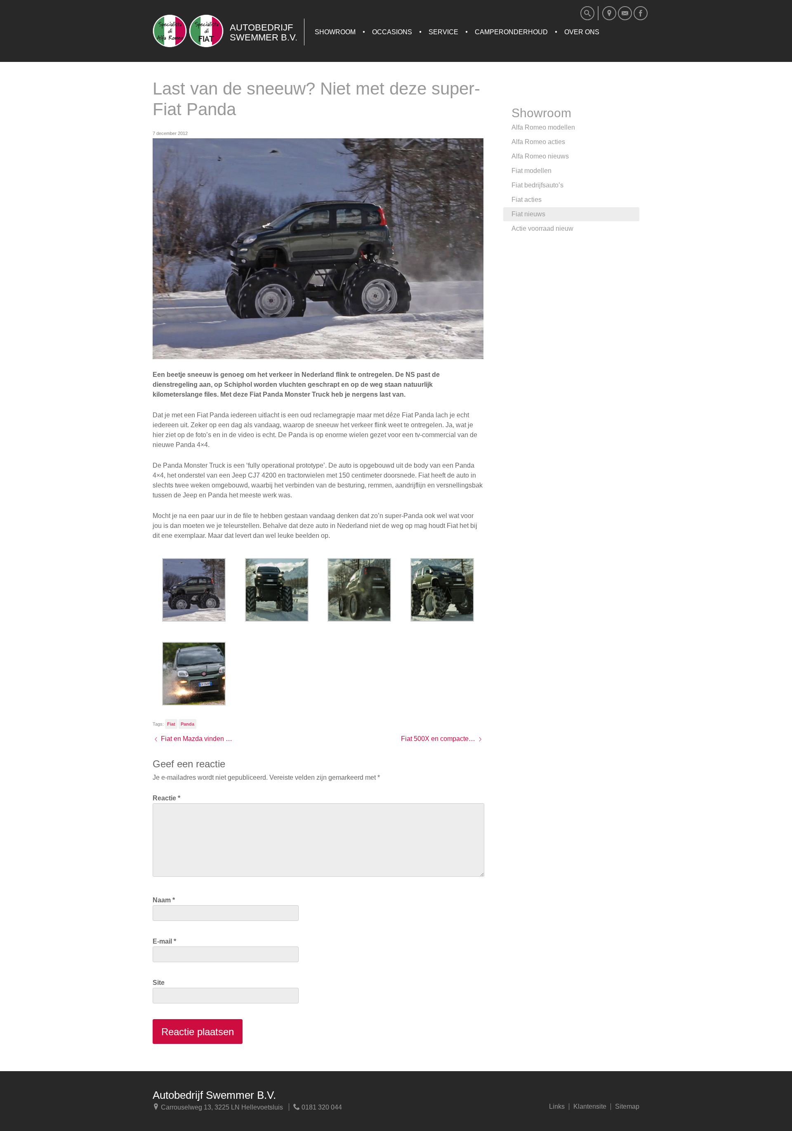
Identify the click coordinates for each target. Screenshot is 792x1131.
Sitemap (627, 1106)
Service (443, 31)
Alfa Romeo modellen (543, 127)
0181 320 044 (321, 1107)
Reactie (166, 798)
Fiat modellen (532, 170)
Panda (187, 724)
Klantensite (589, 1106)
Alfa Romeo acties (538, 141)
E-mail (164, 941)
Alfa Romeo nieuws (540, 156)
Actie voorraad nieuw (542, 228)
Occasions (392, 31)
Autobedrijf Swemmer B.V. (214, 1095)
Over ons (581, 31)
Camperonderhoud (511, 31)
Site (159, 982)
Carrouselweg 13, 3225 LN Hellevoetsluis (221, 1107)
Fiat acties (527, 199)
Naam (164, 900)
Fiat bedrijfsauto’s (537, 185)
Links (557, 1106)
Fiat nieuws (528, 214)
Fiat (171, 724)
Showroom (335, 31)
